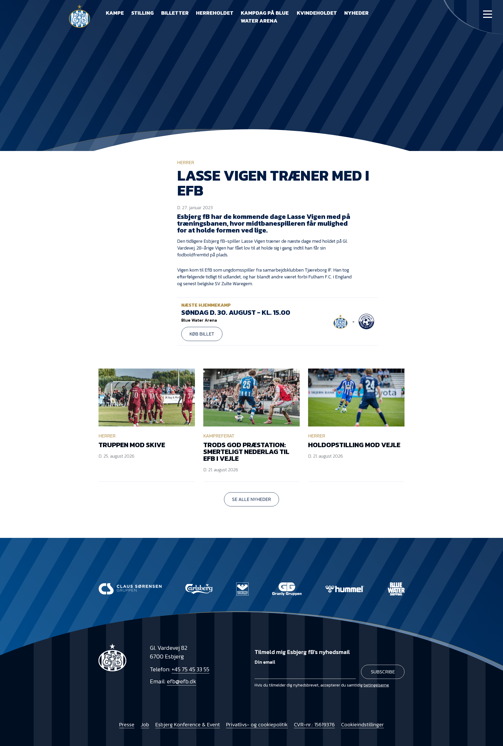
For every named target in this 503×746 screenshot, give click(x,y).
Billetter (175, 13)
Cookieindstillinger (362, 724)
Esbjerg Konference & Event (187, 724)
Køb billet (201, 333)
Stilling (142, 13)
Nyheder (356, 13)
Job (145, 724)
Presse (126, 724)
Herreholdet (214, 13)
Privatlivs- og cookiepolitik (257, 724)
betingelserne (376, 685)
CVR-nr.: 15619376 (314, 724)
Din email (265, 662)
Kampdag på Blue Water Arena (265, 17)
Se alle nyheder (251, 499)
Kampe (115, 13)
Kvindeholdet (317, 13)
